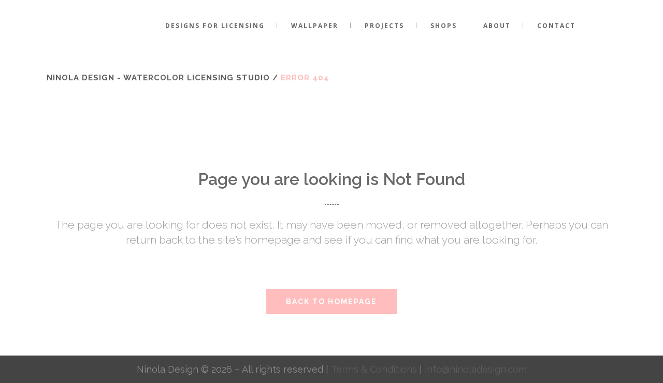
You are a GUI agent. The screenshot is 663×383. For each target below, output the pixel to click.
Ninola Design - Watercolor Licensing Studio (158, 77)
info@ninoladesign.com (476, 369)
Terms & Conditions (375, 369)
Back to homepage (331, 301)
